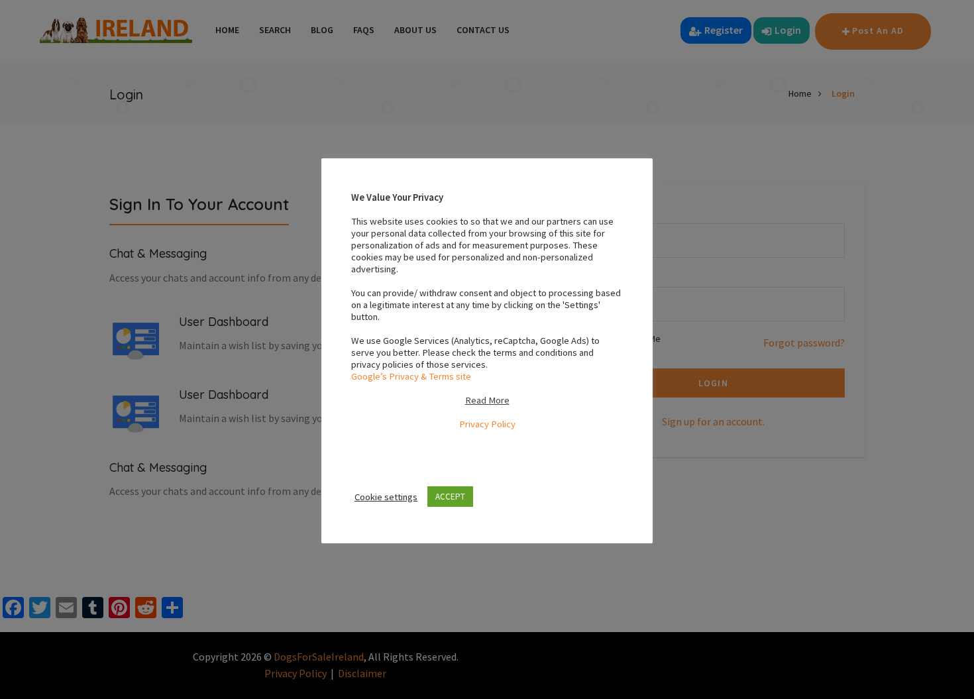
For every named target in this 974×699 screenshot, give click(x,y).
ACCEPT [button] (450, 496)
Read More (487, 400)
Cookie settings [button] (385, 497)
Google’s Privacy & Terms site (411, 376)
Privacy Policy (487, 424)
